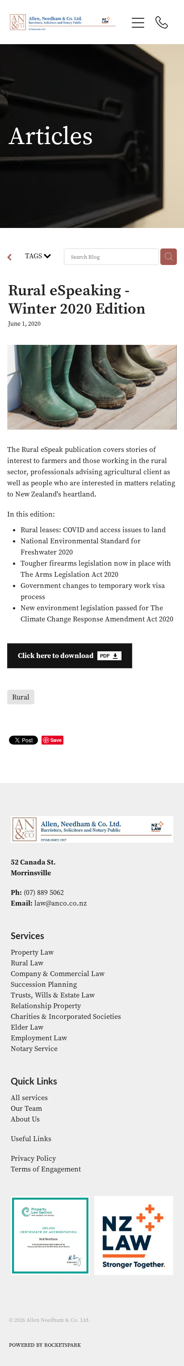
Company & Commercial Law (58, 973)
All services (29, 1097)
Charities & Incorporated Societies (66, 1016)
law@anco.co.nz (60, 903)
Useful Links (31, 1138)
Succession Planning (44, 984)
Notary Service (34, 1048)
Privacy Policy (33, 1158)
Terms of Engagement (46, 1169)
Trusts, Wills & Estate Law (53, 995)
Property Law (32, 952)
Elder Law (27, 1027)
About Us (25, 1119)
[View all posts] (9, 258)
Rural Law (27, 963)
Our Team (26, 1108)
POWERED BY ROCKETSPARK (45, 1345)
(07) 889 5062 (44, 892)
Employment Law (39, 1038)
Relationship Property (46, 1005)
